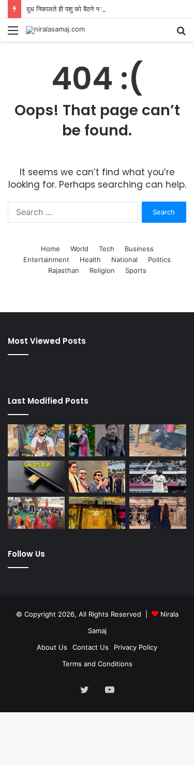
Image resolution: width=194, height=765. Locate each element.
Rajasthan (63, 270)
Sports (135, 270)
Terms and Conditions (97, 664)
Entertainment (46, 259)
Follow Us (26, 553)
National (124, 259)
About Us (52, 647)
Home (50, 248)
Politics (159, 259)
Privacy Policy (135, 647)
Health (90, 259)
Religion (102, 270)
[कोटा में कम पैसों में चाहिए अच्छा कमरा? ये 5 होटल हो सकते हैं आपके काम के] (97, 513)
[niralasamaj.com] (55, 30)
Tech (106, 248)
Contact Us (90, 647)
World (79, 248)
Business (139, 248)
